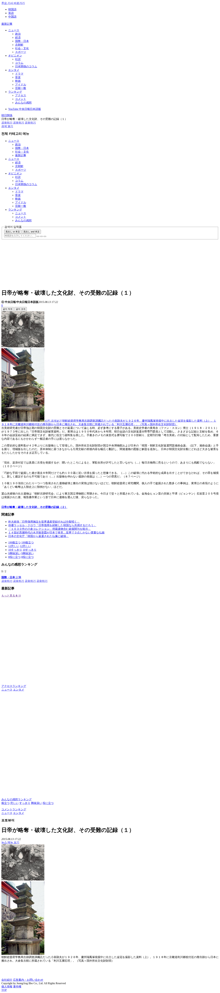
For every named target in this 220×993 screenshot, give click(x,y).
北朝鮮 (19, 44)
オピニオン (15, 55)
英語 (11, 13)
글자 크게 (20, 309)
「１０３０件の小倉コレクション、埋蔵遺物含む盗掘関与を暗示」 (49, 528)
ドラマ (19, 73)
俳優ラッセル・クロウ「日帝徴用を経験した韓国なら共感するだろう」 (52, 525)
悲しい (14, 803)
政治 (18, 33)
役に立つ (48, 803)
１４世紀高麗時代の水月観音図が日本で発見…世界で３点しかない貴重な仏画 (56, 532)
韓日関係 (6, 115)
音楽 (18, 77)
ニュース (13, 30)
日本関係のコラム (26, 66)
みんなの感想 (23, 102)
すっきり (24, 803)
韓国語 (12, 9)
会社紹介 (6, 979)
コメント (20, 99)
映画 (18, 80)
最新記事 (6, 23)
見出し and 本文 (31, 231)
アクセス (20, 95)
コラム (19, 62)
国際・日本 (22, 41)
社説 (18, 59)
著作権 (17, 986)
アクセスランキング (13, 686)
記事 (11, 577)
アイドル (20, 84)
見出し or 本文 (13, 231)
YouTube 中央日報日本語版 (24, 109)
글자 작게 (7, 309)
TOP (4, 990)
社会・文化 (22, 48)
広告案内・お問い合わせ (28, 979)
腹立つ (5, 803)
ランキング (15, 91)
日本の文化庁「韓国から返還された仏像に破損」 (38, 536)
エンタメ (13, 70)
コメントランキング (13, 809)
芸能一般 (20, 88)
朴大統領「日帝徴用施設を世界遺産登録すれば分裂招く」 (44, 521)
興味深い (36, 803)
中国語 (12, 16)
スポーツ (20, 51)
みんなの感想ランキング (16, 799)
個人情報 (6, 986)
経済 (18, 37)
